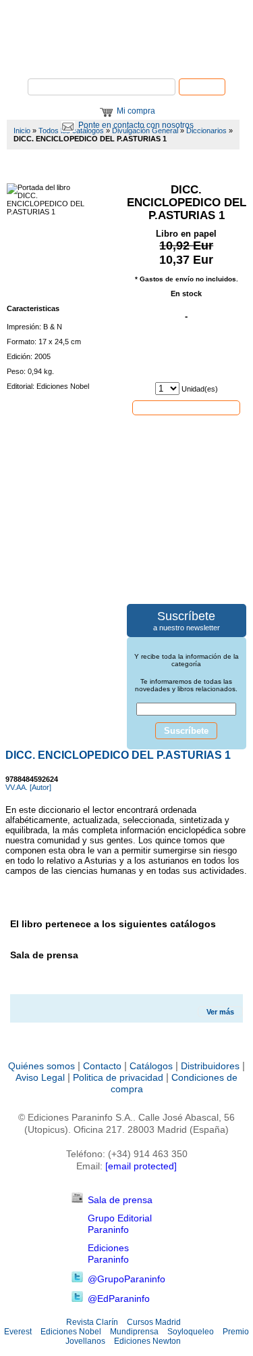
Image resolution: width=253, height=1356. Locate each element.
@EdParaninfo (119, 1298)
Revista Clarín (92, 1322)
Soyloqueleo (190, 1331)
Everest (18, 1331)
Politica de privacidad (118, 1077)
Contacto (102, 1065)
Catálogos (151, 1065)
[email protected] (141, 1166)
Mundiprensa (134, 1331)
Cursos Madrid (154, 1322)
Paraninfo (127, 57)
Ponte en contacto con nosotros (136, 125)
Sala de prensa (120, 1199)
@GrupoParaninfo (126, 1278)
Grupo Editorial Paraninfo (120, 1224)
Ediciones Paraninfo (108, 1253)
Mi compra (136, 111)
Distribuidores (210, 1065)
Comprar (186, 407)
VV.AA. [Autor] (28, 787)
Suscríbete (186, 731)
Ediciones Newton (147, 1341)
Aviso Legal (40, 1077)
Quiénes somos (41, 1065)
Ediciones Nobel (70, 1331)
